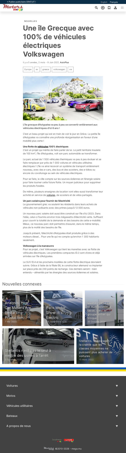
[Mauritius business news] (57, 440)
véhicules (43, 146)
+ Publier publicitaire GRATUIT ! (21, 2)
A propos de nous (18, 426)
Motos (10, 395)
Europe (28, 69)
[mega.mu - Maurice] (48, 448)
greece (45, 69)
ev (37, 69)
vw (70, 69)
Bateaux (12, 416)
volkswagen (59, 69)
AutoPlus (64, 62)
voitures (51, 195)
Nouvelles (30, 21)
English (104, 2)
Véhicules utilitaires (19, 405)
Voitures (12, 385)
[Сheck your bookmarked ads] (109, 7)
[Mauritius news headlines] (69, 440)
